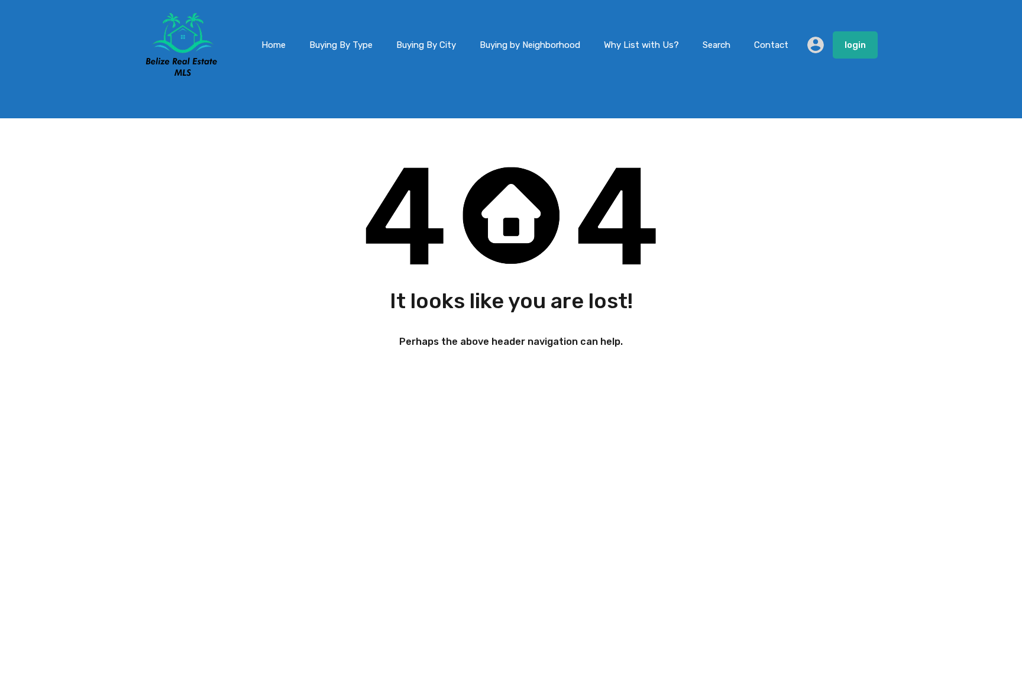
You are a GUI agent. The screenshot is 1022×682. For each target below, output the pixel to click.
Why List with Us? (641, 45)
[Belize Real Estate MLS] (181, 72)
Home (273, 45)
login (855, 45)
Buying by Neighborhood (530, 45)
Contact (771, 45)
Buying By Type (341, 45)
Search (716, 45)
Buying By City (426, 45)
